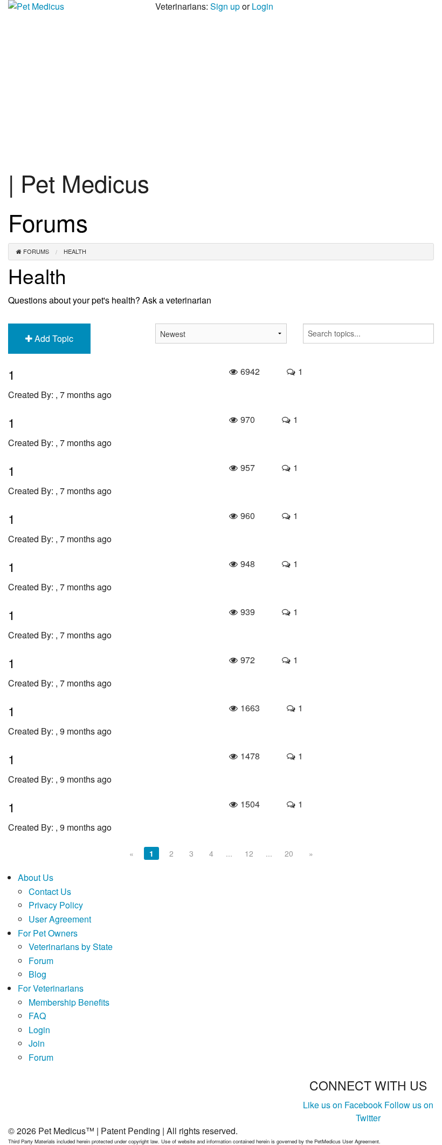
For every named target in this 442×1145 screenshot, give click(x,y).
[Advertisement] (221, 88)
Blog (37, 974)
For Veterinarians (51, 988)
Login (262, 6)
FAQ (37, 1015)
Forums (35, 251)
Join (37, 1043)
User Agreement (60, 919)
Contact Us (50, 891)
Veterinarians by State (71, 946)
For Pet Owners (48, 933)
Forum (41, 960)
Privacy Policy (56, 905)
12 (249, 853)
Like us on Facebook (342, 1105)
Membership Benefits (69, 1002)
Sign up (225, 6)
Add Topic (52, 338)
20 (289, 853)
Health (75, 251)
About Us (35, 877)
